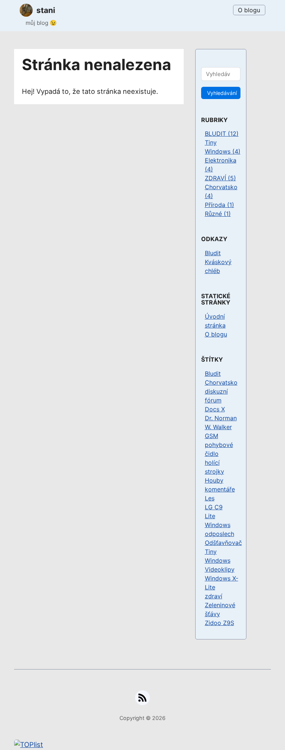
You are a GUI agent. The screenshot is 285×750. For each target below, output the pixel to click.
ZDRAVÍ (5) (220, 178)
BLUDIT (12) (222, 133)
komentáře (220, 489)
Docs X (215, 409)
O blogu (249, 10)
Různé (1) (218, 213)
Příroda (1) (219, 204)
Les (209, 498)
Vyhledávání (222, 93)
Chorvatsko (221, 382)
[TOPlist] (142, 745)
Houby (214, 480)
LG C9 (214, 507)
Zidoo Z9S (219, 622)
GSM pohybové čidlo (219, 444)
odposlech (219, 533)
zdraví (213, 596)
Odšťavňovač (223, 542)
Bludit (213, 253)
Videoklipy (220, 569)
